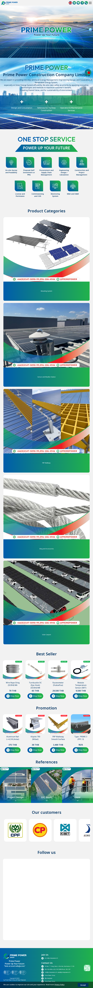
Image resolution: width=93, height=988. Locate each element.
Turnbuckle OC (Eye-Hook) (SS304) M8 (35, 685)
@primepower (49, 978)
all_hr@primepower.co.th (51, 958)
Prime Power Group (50, 975)
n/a (81, 745)
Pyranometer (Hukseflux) (58, 684)
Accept (83, 985)
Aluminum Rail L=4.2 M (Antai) (12, 738)
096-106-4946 (48, 969)
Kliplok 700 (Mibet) (35, 738)
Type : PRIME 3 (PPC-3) (80, 738)
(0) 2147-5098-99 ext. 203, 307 (62, 969)
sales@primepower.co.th (64, 972)
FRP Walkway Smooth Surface (58, 738)
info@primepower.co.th (51, 972)
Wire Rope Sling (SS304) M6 (13, 684)
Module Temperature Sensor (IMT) (80, 685)
